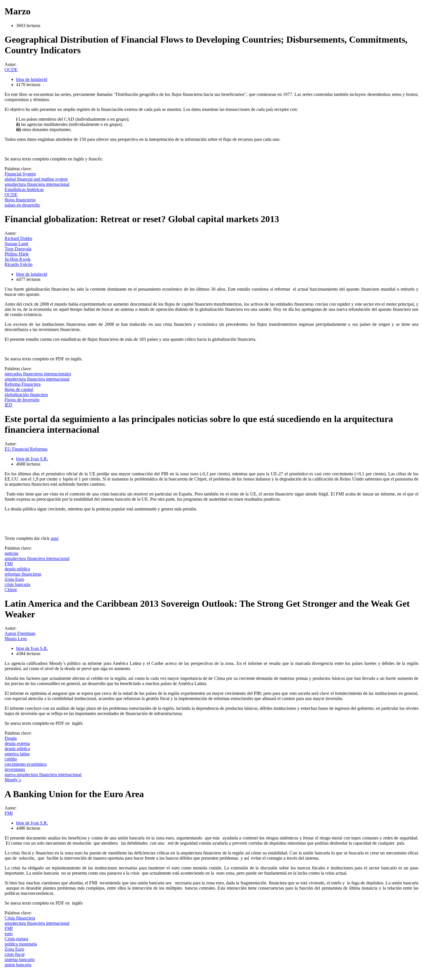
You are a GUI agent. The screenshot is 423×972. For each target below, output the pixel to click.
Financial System (20, 173)
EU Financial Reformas (26, 449)
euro (9, 933)
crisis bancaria (17, 584)
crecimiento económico (26, 764)
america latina (17, 753)
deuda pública (17, 568)
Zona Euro (14, 579)
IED (8, 404)
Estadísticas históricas (24, 189)
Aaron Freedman (20, 633)
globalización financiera (26, 394)
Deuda (11, 738)
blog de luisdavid (31, 79)
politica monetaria (21, 943)
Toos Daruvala (18, 248)
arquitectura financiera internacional (37, 184)
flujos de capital (19, 389)
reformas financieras (23, 574)
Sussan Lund (16, 243)
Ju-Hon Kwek (18, 259)
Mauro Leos (16, 638)
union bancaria (18, 964)
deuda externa (17, 743)
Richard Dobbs (18, 238)
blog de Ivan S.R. (32, 458)
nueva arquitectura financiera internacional (43, 774)
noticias (11, 553)
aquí (54, 538)
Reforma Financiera (23, 384)
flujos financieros (20, 199)
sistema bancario (20, 959)
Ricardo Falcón (19, 264)
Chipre (11, 589)
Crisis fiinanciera (20, 918)
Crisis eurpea (16, 938)
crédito (11, 759)
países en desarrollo (22, 205)
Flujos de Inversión (22, 399)
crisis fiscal (14, 954)
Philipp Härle (17, 253)
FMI (9, 563)
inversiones (15, 769)
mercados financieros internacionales (38, 373)
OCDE (11, 69)
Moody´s (13, 779)
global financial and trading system (36, 179)
